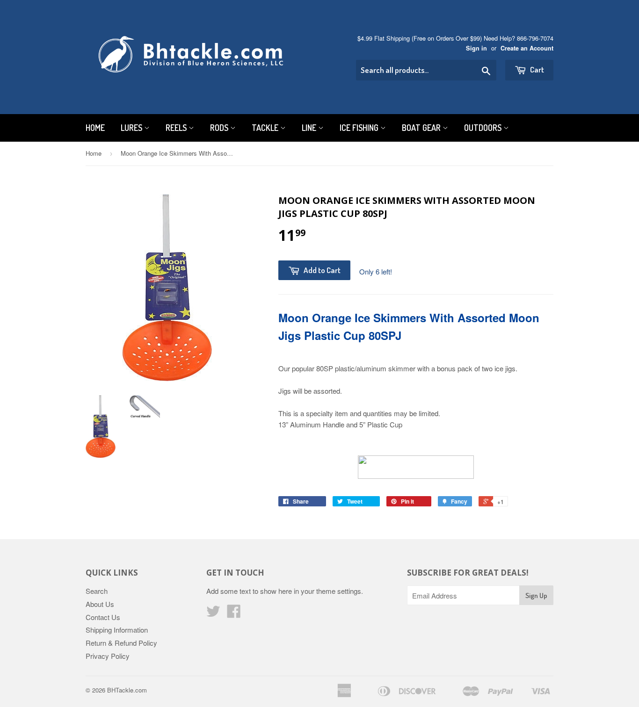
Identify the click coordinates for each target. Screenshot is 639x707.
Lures (132, 128)
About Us (100, 604)
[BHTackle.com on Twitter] (213, 614)
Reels (177, 128)
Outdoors (483, 128)
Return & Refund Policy (121, 643)
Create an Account (527, 48)
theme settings (338, 591)
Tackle (266, 128)
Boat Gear (422, 128)
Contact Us (103, 617)
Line (310, 128)
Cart (536, 69)
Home (95, 128)
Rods (220, 128)
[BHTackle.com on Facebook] (234, 614)
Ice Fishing (360, 128)
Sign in (476, 48)
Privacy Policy (108, 656)
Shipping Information (117, 630)
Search (97, 591)
